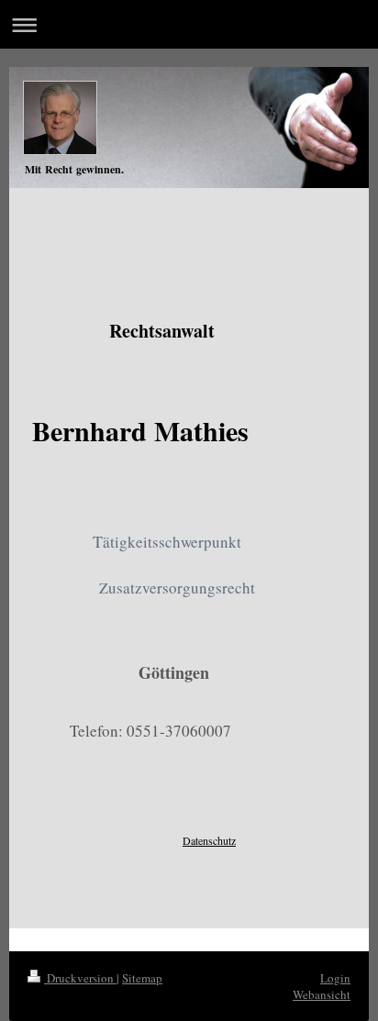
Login (335, 978)
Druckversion (80, 978)
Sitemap (142, 978)
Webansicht (321, 994)
